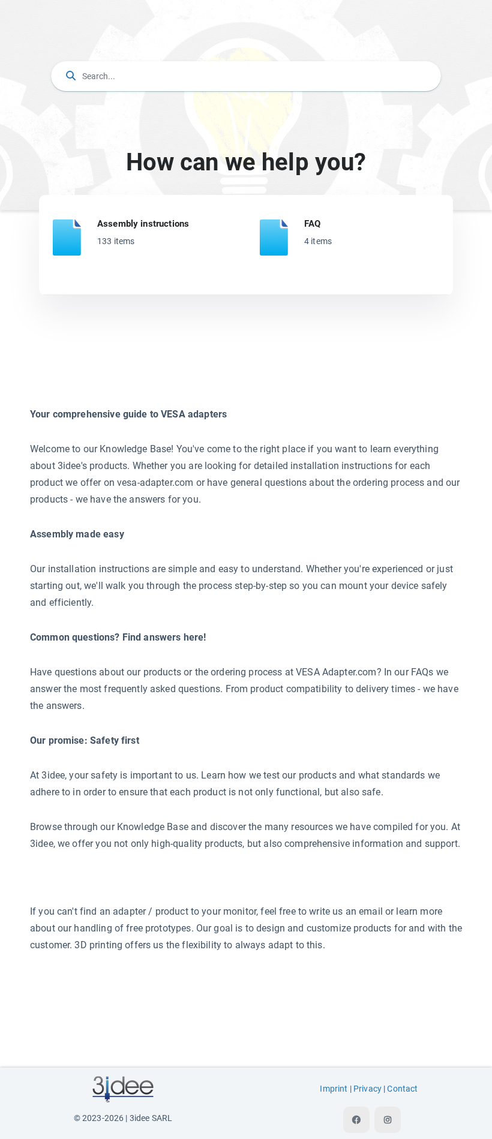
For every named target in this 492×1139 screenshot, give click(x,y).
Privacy (367, 1089)
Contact (402, 1089)
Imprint (333, 1089)
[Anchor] (193, 222)
